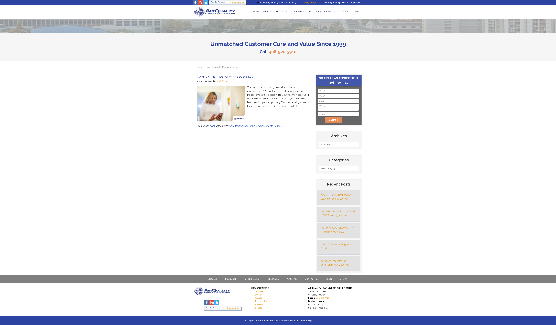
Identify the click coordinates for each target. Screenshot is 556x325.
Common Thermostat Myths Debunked (225, 76)
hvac (212, 126)
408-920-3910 (310, 2)
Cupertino (258, 304)
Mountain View (260, 301)
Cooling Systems (273, 126)
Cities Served (251, 279)
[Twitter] (205, 2)
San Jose (258, 308)
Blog (207, 67)
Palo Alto (258, 298)
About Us (292, 279)
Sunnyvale (258, 291)
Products (231, 279)
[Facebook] (195, 2)
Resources (273, 279)
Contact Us (311, 279)
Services (212, 279)
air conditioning (236, 126)
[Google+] (200, 2)
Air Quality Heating (254, 126)
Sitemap (344, 279)
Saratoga (258, 295)
